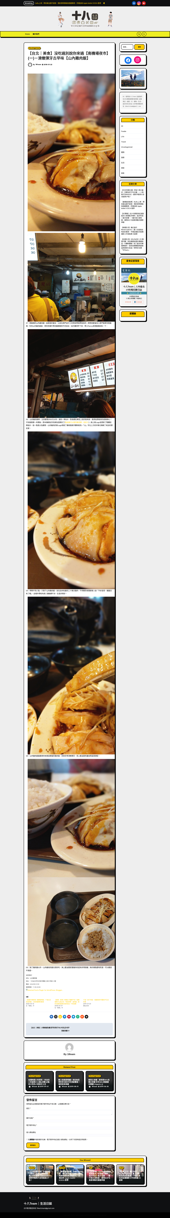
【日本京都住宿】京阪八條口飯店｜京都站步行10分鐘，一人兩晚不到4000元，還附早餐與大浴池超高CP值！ (39, 1176)
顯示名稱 (30, 1118)
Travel (123, 142)
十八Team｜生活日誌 (38, 1203)
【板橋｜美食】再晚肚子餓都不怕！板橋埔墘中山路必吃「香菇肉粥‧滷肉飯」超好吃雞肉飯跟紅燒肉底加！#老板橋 (67, 1002)
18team (38, 64)
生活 (122, 163)
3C (122, 126)
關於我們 (36, 34)
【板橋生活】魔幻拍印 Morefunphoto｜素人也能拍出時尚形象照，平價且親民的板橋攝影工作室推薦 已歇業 (130, 1176)
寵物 (122, 152)
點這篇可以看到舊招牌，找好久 (76, 422)
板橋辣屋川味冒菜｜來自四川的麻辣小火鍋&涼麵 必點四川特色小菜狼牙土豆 (39, 1082)
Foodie (123, 131)
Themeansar (101, 1215)
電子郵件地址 (31, 1125)
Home (27, 34)
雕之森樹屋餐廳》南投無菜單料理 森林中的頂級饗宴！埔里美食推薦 (69, 1082)
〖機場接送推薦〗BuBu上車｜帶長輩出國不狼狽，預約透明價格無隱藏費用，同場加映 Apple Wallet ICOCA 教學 (69, 1176)
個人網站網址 (31, 1132)
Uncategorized (34, 48)
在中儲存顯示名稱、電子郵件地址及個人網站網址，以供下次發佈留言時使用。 (58, 1140)
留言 (28, 1108)
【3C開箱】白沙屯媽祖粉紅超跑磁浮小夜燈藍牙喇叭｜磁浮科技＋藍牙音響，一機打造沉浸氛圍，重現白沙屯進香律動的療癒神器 (132, 218)
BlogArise (91, 1215)
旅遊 (122, 157)
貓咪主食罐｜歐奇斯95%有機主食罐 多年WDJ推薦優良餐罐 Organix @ (99, 1082)
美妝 (122, 168)
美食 (122, 173)
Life (122, 137)
